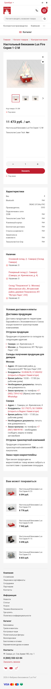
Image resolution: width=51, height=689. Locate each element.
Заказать (25, 171)
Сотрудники (8, 583)
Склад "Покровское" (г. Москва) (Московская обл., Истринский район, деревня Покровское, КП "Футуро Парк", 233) (24, 290)
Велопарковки (9, 638)
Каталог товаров (20, 40)
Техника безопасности (13, 609)
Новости (7, 599)
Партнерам (8, 587)
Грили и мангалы (10, 628)
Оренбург (8, 3)
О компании (8, 577)
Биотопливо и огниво (12, 641)
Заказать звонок (11, 662)
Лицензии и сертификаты (14, 580)
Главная (6, 40)
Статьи (6, 603)
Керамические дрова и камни (16, 645)
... (44, 25)
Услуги (6, 606)
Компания (35, 26)
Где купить (8, 612)
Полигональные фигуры (13, 635)
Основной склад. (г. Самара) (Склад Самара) (26, 260)
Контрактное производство (15, 26)
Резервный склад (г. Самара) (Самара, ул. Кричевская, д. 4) (23, 274)
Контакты (7, 590)
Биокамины (8, 625)
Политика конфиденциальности (17, 616)
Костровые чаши (10, 632)
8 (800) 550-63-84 (36, 10)
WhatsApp (12, 396)
